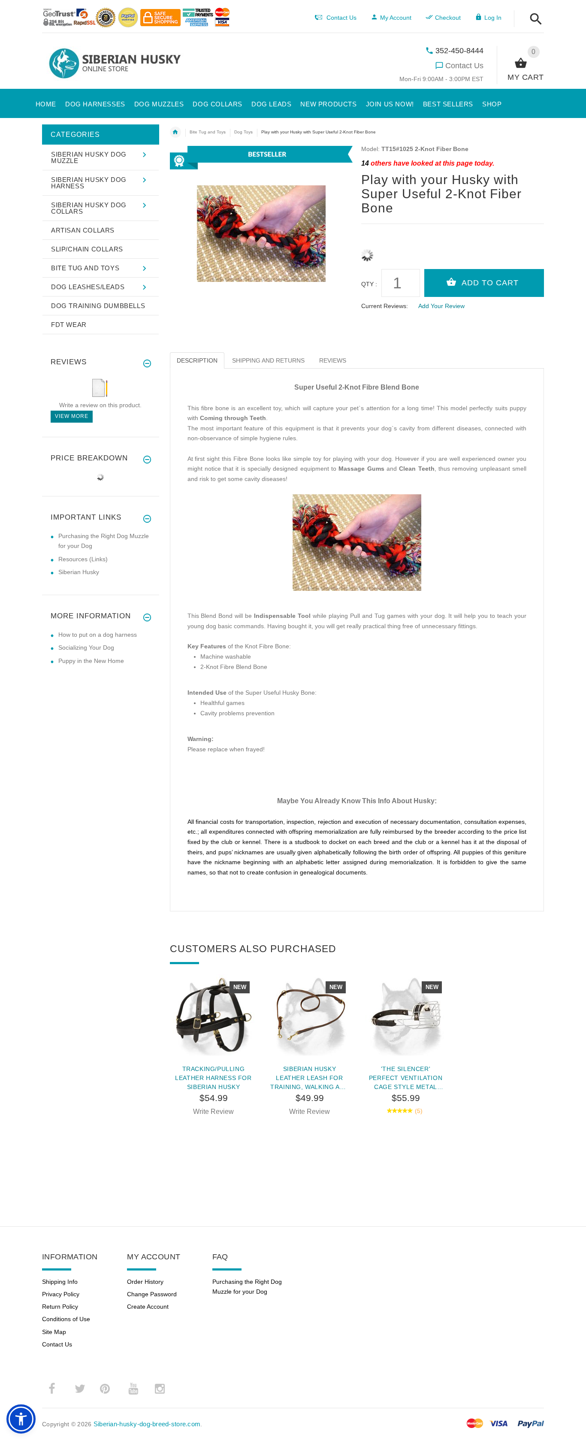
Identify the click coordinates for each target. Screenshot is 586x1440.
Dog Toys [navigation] (243, 132)
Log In (492, 17)
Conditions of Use (66, 1319)
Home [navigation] (175, 132)
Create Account (148, 1306)
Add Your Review (441, 306)
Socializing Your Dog (86, 647)
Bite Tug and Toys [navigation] (208, 132)
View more (71, 416)
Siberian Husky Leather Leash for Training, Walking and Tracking (309, 1077)
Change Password (152, 1294)
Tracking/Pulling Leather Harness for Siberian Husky (213, 1077)
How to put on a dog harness (97, 634)
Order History (145, 1281)
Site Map (54, 1331)
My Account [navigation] (395, 17)
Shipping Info (60, 1281)
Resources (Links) (83, 559)
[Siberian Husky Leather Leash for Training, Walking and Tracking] (309, 1015)
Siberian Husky (78, 572)
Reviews (332, 360)
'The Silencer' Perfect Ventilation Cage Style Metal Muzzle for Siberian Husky (405, 1077)
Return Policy (60, 1306)
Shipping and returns (268, 360)
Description (197, 360)
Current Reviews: (384, 306)
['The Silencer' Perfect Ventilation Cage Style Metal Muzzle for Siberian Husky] (406, 1015)
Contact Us (464, 65)
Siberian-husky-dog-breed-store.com (147, 1424)
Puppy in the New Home (91, 660)
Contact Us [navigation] (341, 17)
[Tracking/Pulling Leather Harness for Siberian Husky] (213, 1015)
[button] (533, 19)
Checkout (448, 17)
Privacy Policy (60, 1294)
